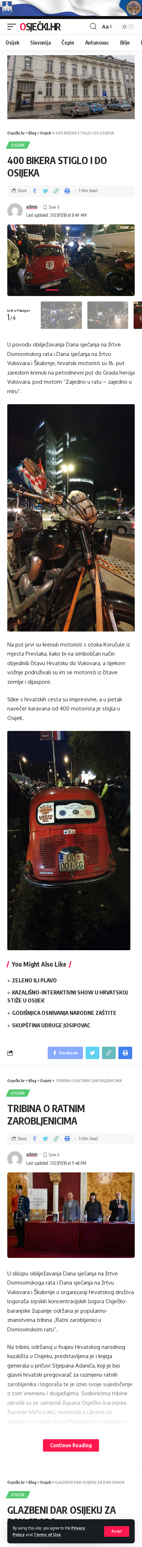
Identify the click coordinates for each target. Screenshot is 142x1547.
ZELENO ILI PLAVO (34, 980)
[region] (71, 87)
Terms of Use (47, 1534)
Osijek (18, 145)
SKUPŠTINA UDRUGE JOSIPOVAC (51, 1025)
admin (32, 206)
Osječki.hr (40, 26)
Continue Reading (71, 1445)
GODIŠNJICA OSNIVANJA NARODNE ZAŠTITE (64, 1012)
